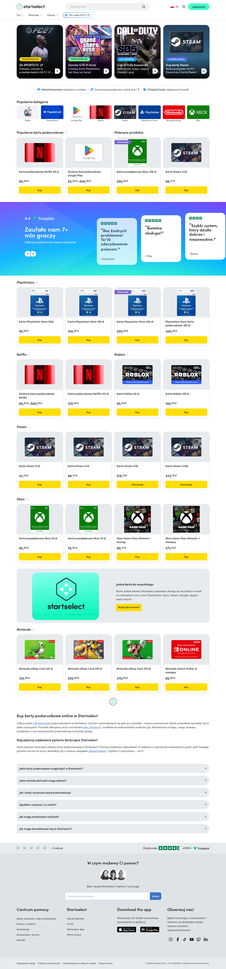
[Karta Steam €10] (40, 447)
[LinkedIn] (205, 939)
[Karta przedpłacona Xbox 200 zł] (137, 152)
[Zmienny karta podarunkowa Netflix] (40, 374)
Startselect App (75, 929)
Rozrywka (34, 15)
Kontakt (21, 940)
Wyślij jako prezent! (129, 607)
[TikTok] (184, 939)
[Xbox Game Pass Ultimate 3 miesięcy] (186, 519)
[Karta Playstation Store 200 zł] (137, 302)
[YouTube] (191, 939)
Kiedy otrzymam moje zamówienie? (37, 918)
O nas (70, 923)
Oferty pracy (74, 934)
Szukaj (155, 896)
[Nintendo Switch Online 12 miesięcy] (186, 649)
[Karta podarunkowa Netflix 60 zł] (40, 152)
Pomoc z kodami (26, 923)
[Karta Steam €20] (186, 152)
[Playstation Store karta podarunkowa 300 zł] (186, 302)
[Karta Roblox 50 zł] (137, 375)
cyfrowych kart (42, 723)
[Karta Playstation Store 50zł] (39, 302)
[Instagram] (170, 939)
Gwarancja (23, 929)
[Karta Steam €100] (186, 447)
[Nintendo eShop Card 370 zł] (137, 649)
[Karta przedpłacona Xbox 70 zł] (88, 519)
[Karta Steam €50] (137, 447)
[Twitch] (198, 939)
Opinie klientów (75, 918)
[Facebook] (177, 939)
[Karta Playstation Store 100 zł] (88, 302)
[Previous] (27, 254)
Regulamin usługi (26, 963)
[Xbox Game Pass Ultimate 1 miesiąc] (137, 519)
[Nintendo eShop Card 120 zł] (40, 649)
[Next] (33, 254)
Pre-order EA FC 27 (79, 15)
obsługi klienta (97, 751)
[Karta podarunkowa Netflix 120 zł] (89, 374)
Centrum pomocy (33, 909)
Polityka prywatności (49, 963)
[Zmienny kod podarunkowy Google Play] (89, 152)
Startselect (77, 909)
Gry (19, 15)
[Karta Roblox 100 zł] (186, 375)
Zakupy (51, 15)
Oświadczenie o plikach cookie (79, 963)
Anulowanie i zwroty (28, 934)
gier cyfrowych (92, 727)
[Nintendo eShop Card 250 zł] (89, 649)
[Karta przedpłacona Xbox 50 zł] (39, 519)
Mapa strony (106, 963)
